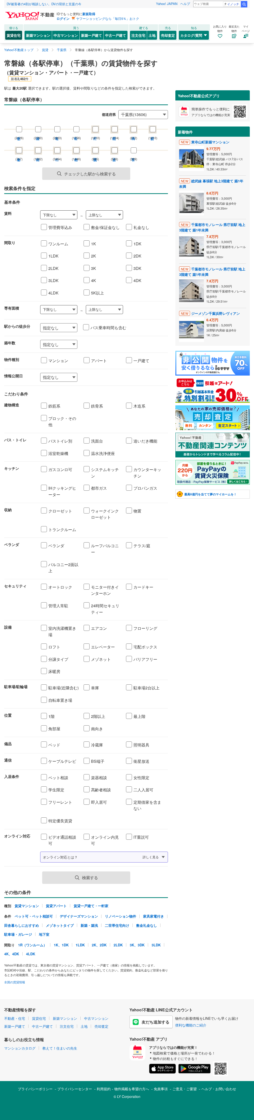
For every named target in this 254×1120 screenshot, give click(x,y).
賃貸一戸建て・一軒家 (91, 905)
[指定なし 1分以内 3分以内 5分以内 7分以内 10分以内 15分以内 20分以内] (58, 327)
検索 (244, 4)
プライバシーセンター (74, 1088)
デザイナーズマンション (79, 916)
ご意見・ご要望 (184, 1088)
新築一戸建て (91, 35)
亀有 (57, 133)
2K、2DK (99, 944)
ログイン (63, 18)
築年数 (9, 343)
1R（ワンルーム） (32, 944)
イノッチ (233, 4)
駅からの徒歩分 (17, 326)
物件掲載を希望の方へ (131, 1088)
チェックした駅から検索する (90, 174)
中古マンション (66, 35)
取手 (133, 154)
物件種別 (11, 359)
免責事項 (161, 1088)
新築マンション (38, 35)
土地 (152, 35)
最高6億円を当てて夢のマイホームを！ (210, 494)
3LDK (156, 944)
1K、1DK (61, 944)
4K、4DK (11, 953)
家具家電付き (153, 916)
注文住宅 (138, 35)
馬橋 (133, 133)
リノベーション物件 (120, 916)
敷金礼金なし (146, 925)
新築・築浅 (89, 925)
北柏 (76, 154)
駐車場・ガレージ (18, 934)
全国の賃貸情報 (14, 982)
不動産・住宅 (14, 1018)
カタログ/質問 (191, 35)
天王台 (114, 154)
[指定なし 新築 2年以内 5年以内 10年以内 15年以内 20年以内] (104, 344)
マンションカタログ (19, 1048)
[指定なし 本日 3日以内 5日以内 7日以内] (104, 377)
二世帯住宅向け (117, 925)
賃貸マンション (27, 905)
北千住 (19, 133)
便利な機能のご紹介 (190, 1025)
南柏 (38, 154)
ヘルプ (185, 3)
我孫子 (95, 154)
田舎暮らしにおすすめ (21, 925)
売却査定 (168, 35)
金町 (76, 133)
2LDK (118, 944)
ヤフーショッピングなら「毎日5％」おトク (107, 18)
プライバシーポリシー (35, 1088)
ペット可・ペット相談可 (34, 916)
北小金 (19, 154)
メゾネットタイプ (60, 925)
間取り (9, 242)
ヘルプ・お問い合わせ (218, 1088)
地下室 (44, 934)
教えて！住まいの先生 (59, 1048)
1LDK (80, 944)
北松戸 (114, 133)
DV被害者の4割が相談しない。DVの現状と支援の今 (44, 3)
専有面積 (11, 308)
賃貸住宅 (14, 35)
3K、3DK (137, 944)
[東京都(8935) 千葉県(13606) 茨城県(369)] (143, 113)
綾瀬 (38, 133)
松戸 (95, 133)
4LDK (30, 953)
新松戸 (152, 133)
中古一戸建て (115, 35)
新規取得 (88, 13)
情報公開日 (13, 376)
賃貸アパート (56, 905)
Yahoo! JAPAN (166, 3)
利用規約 (104, 1088)
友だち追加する (155, 1022)
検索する (90, 877)
